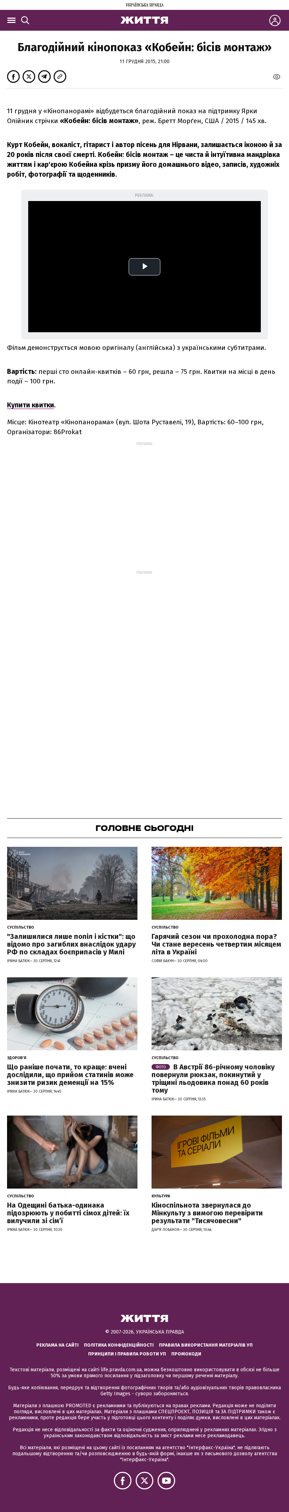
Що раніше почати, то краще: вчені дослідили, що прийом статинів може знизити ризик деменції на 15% (70, 1075)
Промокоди (186, 1353)
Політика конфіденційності (119, 1345)
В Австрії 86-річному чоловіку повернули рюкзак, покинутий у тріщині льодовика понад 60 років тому (213, 1078)
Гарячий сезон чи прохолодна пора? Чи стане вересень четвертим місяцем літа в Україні (216, 944)
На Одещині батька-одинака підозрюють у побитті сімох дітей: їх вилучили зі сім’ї (68, 1213)
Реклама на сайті (57, 1345)
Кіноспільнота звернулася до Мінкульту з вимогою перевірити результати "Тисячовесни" (207, 1213)
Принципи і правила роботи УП (127, 1353)
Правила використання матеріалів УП (206, 1345)
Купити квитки (30, 405)
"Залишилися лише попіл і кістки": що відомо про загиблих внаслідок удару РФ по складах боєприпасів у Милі (71, 944)
